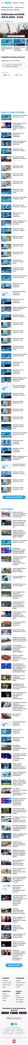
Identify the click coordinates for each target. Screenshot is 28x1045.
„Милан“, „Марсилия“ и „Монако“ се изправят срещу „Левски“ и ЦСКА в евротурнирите (19, 782)
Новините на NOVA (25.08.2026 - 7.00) (17, 417)
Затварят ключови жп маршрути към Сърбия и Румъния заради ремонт (19, 639)
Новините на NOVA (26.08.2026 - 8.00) (17, 331)
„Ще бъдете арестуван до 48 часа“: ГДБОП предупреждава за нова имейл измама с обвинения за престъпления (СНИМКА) (19, 900)
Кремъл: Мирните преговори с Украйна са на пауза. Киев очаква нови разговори (19, 514)
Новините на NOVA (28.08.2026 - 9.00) (17, 166)
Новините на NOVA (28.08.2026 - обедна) (18, 149)
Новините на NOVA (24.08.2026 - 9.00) (17, 480)
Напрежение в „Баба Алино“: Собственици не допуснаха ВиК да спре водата (19, 811)
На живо (21, 2)
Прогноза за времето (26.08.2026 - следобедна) (18, 293)
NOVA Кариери (20, 999)
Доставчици (7, 1030)
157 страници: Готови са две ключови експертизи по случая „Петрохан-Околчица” (19, 819)
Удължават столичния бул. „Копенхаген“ (19, 584)
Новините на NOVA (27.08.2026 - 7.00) (17, 253)
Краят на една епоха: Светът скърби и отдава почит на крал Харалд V (19, 919)
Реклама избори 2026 (16, 1027)
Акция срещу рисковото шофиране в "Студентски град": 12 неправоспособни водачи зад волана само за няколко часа (19, 706)
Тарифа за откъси (19, 1029)
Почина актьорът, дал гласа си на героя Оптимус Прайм (19, 935)
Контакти (13, 1030)
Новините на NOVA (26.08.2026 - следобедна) (17, 301)
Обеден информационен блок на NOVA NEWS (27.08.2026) (19, 222)
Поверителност (5, 1032)
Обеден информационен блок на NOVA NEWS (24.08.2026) (19, 458)
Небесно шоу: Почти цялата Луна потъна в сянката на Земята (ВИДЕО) (18, 944)
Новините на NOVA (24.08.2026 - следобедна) (17, 450)
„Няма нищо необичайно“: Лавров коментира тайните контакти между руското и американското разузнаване (18, 955)
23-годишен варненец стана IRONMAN (18, 577)
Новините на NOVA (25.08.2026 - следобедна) (17, 371)
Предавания (5, 996)
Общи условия (19, 1030)
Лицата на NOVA (20, 982)
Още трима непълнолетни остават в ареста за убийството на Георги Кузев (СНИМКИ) (19, 791)
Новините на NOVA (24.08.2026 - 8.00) (17, 488)
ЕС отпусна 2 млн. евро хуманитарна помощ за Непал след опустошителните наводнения (19, 757)
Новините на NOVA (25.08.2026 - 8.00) (17, 410)
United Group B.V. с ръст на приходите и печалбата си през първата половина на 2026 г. (19, 126)
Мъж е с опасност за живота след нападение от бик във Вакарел (18, 871)
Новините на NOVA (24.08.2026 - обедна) (18, 472)
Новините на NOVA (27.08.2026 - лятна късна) (17, 191)
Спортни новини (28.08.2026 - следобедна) (17, 731)
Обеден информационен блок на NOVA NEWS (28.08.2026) (19, 142)
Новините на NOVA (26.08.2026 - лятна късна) (18, 269)
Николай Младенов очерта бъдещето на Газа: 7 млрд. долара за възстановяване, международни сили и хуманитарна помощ (19, 667)
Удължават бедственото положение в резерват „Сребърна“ (19, 748)
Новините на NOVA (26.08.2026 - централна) (17, 285)
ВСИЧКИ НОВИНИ (14, 965)
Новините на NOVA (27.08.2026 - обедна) (18, 229)
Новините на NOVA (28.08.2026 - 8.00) (17, 174)
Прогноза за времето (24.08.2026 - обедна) (18, 464)
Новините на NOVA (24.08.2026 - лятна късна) (18, 426)
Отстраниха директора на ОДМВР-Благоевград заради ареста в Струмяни (18, 551)
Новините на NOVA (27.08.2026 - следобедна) (17, 214)
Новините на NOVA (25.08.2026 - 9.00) (17, 402)
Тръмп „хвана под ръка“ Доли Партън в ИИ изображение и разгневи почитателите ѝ (19, 695)
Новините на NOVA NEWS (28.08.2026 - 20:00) (19, 116)
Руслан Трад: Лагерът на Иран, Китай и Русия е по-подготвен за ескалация (19, 879)
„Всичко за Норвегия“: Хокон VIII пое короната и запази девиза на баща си (18, 863)
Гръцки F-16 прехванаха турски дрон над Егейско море (19, 774)
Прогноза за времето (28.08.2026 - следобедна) (18, 723)
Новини (15, 2)
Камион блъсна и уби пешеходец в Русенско (19, 630)
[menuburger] (2, 2)
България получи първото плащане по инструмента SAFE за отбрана (18, 844)
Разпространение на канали (9, 1029)
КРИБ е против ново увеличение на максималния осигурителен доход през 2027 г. (18, 888)
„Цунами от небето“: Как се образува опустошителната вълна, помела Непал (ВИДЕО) (18, 605)
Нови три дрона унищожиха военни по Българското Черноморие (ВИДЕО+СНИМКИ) (18, 648)
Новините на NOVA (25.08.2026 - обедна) (18, 394)
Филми (4, 1000)
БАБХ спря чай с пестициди (16, 714)
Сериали (4, 998)
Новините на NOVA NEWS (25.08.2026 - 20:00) (19, 355)
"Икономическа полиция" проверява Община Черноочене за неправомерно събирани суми (19, 801)
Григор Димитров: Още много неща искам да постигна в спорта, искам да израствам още (19, 523)
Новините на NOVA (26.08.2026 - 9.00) (17, 323)
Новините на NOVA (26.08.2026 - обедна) (18, 315)
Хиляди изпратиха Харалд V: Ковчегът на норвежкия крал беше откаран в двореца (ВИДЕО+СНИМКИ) (19, 533)
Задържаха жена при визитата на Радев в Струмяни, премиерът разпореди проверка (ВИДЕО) (19, 853)
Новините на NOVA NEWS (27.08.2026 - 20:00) (19, 198)
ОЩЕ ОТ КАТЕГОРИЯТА (14, 497)
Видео (4, 987)
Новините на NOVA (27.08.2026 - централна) (19, 205)
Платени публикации (19, 1033)
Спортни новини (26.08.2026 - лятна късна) (18, 261)
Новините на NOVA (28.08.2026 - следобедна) (17, 135)
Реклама (8, 1027)
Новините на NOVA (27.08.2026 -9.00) (17, 237)
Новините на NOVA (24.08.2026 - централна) (17, 442)
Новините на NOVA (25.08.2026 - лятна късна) (18, 348)
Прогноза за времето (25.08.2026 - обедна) (18, 386)
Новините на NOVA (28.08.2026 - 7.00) (17, 182)
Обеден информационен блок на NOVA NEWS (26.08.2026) (19, 309)
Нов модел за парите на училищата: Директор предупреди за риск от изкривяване (19, 828)
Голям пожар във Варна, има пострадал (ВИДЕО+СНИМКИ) (19, 570)
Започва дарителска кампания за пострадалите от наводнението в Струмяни (18, 595)
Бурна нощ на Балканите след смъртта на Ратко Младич (18, 928)
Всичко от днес (6, 982)
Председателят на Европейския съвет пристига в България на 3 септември (19, 686)
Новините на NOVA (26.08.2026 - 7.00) (17, 339)
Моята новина (6, 984)
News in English (19, 1002)
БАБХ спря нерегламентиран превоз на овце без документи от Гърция (18, 911)
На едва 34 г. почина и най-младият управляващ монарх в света (18, 678)
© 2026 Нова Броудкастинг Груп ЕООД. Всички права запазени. (14, 1037)
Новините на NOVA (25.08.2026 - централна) (17, 363)
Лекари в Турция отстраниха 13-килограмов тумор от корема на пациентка (19, 766)
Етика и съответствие (8, 1033)
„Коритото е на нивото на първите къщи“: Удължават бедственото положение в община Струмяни (19, 560)
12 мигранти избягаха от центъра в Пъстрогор (18, 623)
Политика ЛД (12, 1032)
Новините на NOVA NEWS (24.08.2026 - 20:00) (19, 433)
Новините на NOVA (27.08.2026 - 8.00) (17, 245)
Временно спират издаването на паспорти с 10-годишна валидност (19, 658)
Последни (5, 980)
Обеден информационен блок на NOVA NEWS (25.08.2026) (19, 379)
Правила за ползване (21, 1032)
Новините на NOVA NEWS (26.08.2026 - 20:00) (19, 276)
